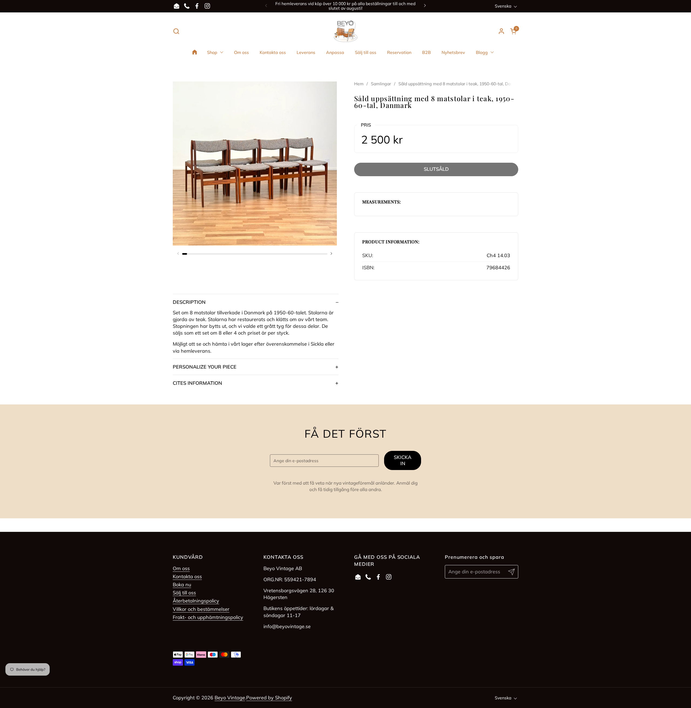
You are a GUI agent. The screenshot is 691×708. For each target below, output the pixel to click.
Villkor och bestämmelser (201, 609)
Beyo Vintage (230, 698)
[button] (176, 31)
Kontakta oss (187, 576)
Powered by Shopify (269, 698)
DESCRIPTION (189, 302)
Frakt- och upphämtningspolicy (208, 617)
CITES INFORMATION (197, 383)
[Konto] (501, 31)
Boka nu (182, 584)
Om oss (181, 568)
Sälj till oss (184, 593)
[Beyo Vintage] (345, 31)
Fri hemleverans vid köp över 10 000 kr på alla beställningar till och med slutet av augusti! (345, 6)
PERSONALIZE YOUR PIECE (204, 367)
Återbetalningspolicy (196, 601)
